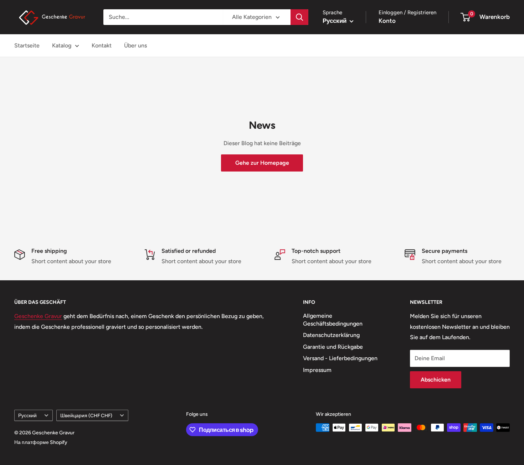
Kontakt (102, 45)
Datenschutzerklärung (331, 335)
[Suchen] (299, 17)
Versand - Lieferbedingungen (340, 358)
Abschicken (436, 379)
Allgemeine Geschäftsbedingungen (333, 319)
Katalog (61, 45)
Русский (27, 415)
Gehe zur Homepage (262, 162)
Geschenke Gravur (38, 316)
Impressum (317, 370)
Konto (387, 20)
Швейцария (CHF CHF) (86, 415)
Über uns (135, 45)
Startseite (27, 45)
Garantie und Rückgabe (333, 346)
